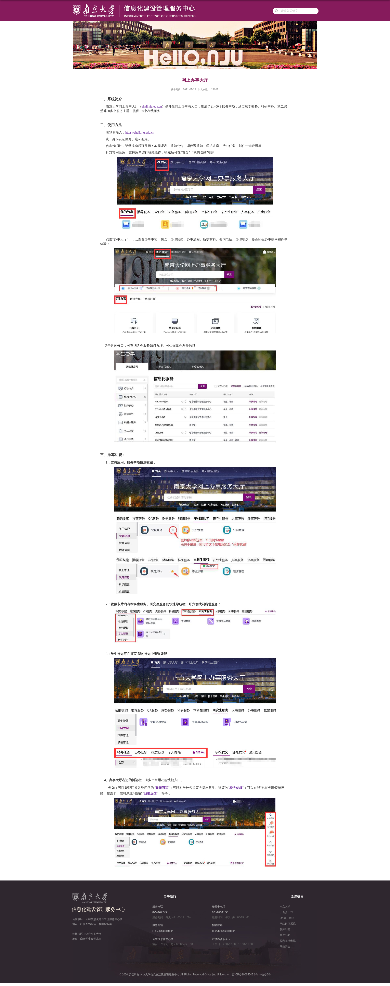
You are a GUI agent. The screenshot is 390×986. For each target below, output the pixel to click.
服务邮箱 (157, 925)
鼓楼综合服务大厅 (222, 939)
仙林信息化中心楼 (162, 939)
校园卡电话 (218, 906)
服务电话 (157, 906)
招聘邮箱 (217, 925)
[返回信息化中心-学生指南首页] (134, 5)
